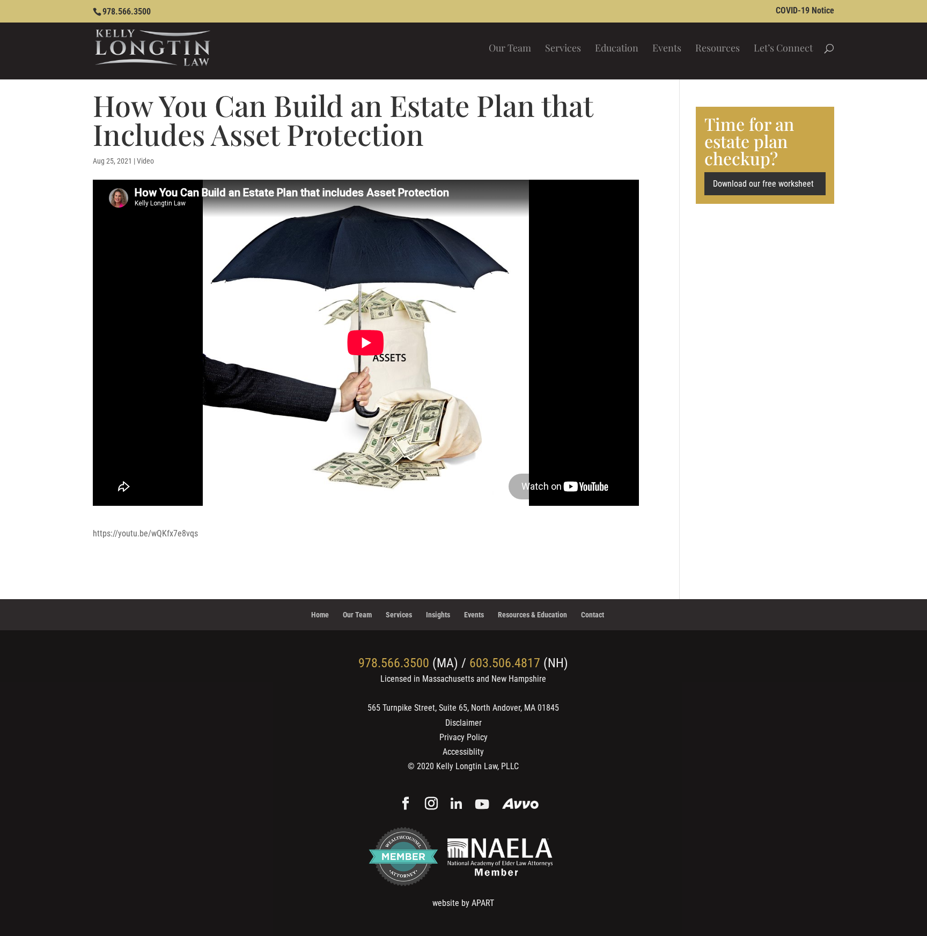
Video (145, 161)
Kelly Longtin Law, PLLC (477, 766)
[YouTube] (482, 805)
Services (563, 49)
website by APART (463, 903)
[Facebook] (405, 804)
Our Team (510, 49)
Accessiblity (463, 752)
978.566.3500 (126, 11)
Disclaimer (463, 723)
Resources (717, 49)
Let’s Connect (783, 49)
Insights (438, 614)
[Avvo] (520, 805)
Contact (592, 614)
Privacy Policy (463, 737)
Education (616, 49)
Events (666, 49)
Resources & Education (532, 614)
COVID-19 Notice (805, 11)
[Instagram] (431, 804)
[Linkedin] (456, 805)
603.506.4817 (504, 662)
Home (320, 614)
